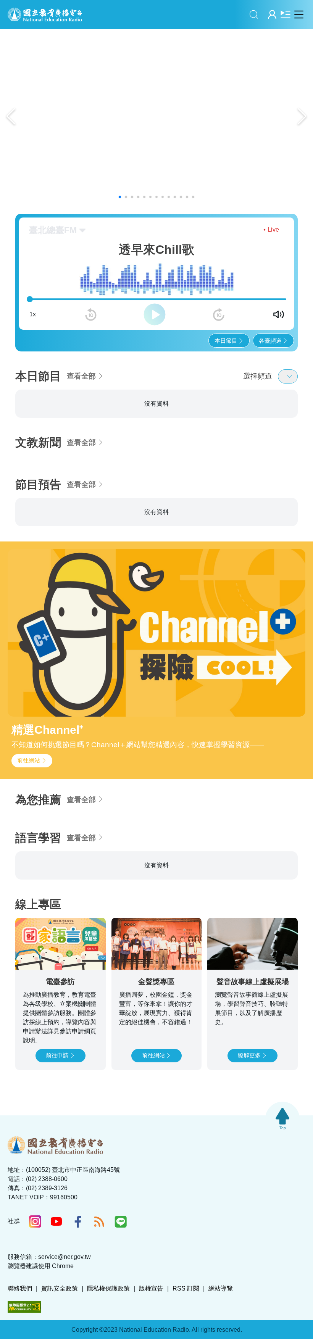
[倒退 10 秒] (91, 314)
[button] (119, 196)
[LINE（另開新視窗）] (121, 1263)
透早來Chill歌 (45, 413)
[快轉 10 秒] (218, 314)
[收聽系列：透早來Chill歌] (60, 447)
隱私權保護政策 (108, 1330)
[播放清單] (285, 14)
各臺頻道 (270, 340)
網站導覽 (220, 1330)
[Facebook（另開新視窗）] (78, 1263)
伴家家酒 (227, 413)
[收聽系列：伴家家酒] (252, 447)
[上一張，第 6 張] (7, 432)
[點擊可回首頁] (45, 14)
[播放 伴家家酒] (284, 462)
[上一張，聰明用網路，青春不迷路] (11, 116)
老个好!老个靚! (143, 413)
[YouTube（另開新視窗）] (56, 1263)
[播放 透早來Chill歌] (92, 462)
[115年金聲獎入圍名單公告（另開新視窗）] (156, 116)
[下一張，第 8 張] (306, 432)
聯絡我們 (20, 1330)
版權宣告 (151, 1330)
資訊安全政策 (59, 1330)
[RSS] (99, 1263)
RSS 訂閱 (186, 1330)
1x (32, 314)
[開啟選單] (298, 14)
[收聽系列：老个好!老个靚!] (156, 447)
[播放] (154, 314)
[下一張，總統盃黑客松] (302, 116)
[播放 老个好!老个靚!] (188, 462)
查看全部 (81, 376)
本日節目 (226, 340)
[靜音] (278, 314)
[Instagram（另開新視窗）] (35, 1263)
